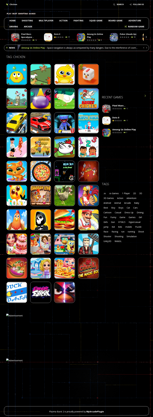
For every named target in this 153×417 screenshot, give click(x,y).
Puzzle (138, 226)
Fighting (78, 20)
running (131, 231)
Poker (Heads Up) (128, 34)
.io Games (114, 193)
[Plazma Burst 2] (21, 13)
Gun (113, 222)
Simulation (132, 236)
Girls (106, 222)
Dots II (57, 34)
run (122, 231)
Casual (118, 212)
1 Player (126, 193)
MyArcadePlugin (95, 411)
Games (132, 217)
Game (122, 217)
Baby (136, 202)
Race (106, 231)
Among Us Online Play (33, 47)
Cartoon (107, 212)
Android (107, 202)
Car (128, 207)
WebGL (118, 241)
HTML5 (121, 222)
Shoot (141, 231)
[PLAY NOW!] (15, 37)
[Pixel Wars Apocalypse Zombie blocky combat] (106, 108)
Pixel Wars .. (118, 105)
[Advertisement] (124, 72)
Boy (113, 207)
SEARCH (120, 4)
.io (105, 193)
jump (106, 226)
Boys (120, 207)
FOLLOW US (138, 4)
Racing (115, 231)
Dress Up (128, 212)
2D (134, 193)
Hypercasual (134, 222)
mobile (128, 226)
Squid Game (95, 20)
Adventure (134, 20)
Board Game (115, 20)
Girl (140, 217)
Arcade (28, 26)
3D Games (109, 198)
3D (140, 193)
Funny (113, 217)
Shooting (27, 20)
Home (12, 20)
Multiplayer (46, 20)
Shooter (107, 236)
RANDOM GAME (135, 26)
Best (106, 207)
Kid (113, 226)
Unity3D (107, 241)
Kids (120, 226)
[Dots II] (106, 120)
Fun (105, 217)
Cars (135, 207)
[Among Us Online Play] (106, 132)
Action (63, 20)
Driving (13, 26)
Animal (117, 202)
